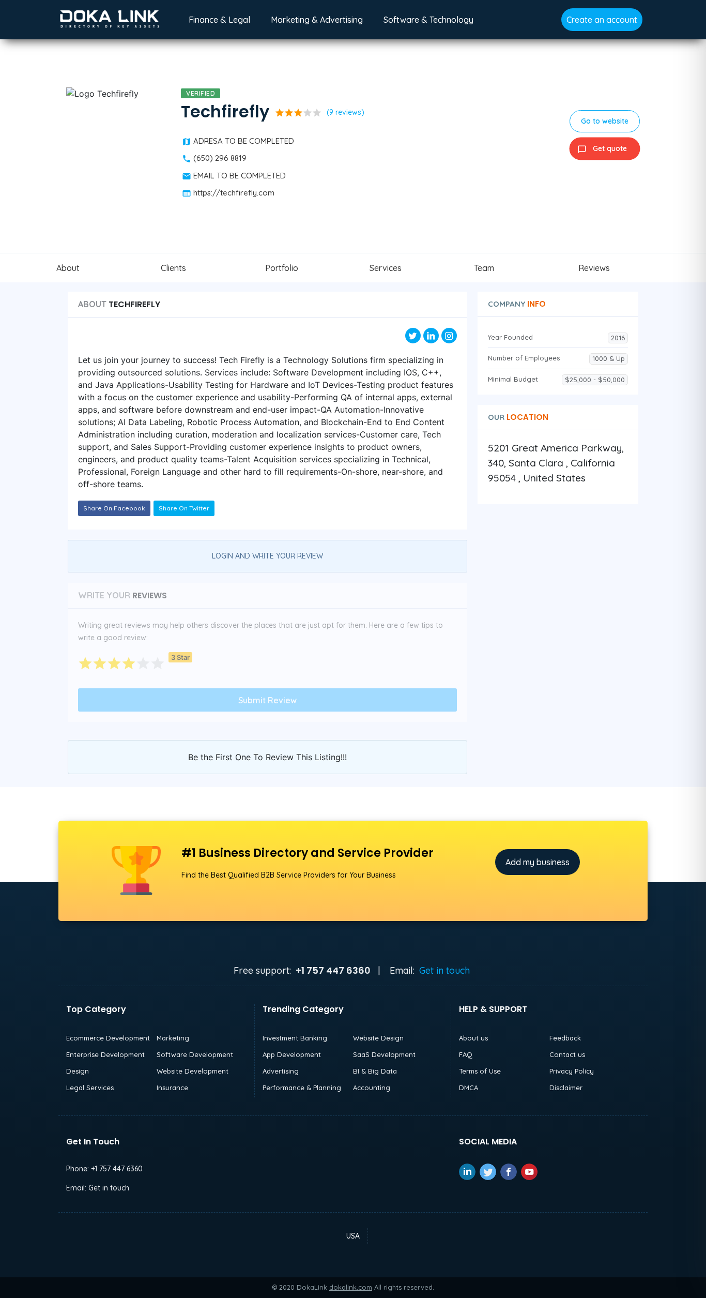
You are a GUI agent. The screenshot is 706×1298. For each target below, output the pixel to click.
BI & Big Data (375, 1071)
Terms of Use (480, 1071)
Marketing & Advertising (317, 19)
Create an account (601, 19)
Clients (173, 268)
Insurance (172, 1087)
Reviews (594, 268)
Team (484, 268)
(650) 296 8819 (220, 158)
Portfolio (281, 268)
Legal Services (90, 1087)
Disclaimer (565, 1087)
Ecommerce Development (108, 1038)
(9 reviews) (345, 112)
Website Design (378, 1038)
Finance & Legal (219, 19)
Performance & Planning (302, 1087)
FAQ (465, 1054)
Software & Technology (428, 19)
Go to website (604, 121)
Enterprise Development (105, 1054)
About (68, 268)
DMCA (468, 1087)
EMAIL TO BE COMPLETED (239, 175)
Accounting (371, 1087)
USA (353, 1236)
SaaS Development (384, 1054)
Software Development (195, 1054)
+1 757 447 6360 (117, 1168)
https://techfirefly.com (233, 193)
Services (386, 268)
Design (77, 1071)
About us (473, 1038)
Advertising (281, 1071)
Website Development (192, 1071)
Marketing (173, 1038)
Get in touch (444, 970)
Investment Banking (295, 1038)
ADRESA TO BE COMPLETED (243, 141)
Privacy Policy (571, 1071)
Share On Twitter (184, 508)
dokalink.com (350, 1287)
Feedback (565, 1038)
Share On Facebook (114, 508)
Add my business (537, 862)
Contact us (567, 1054)
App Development (292, 1054)
